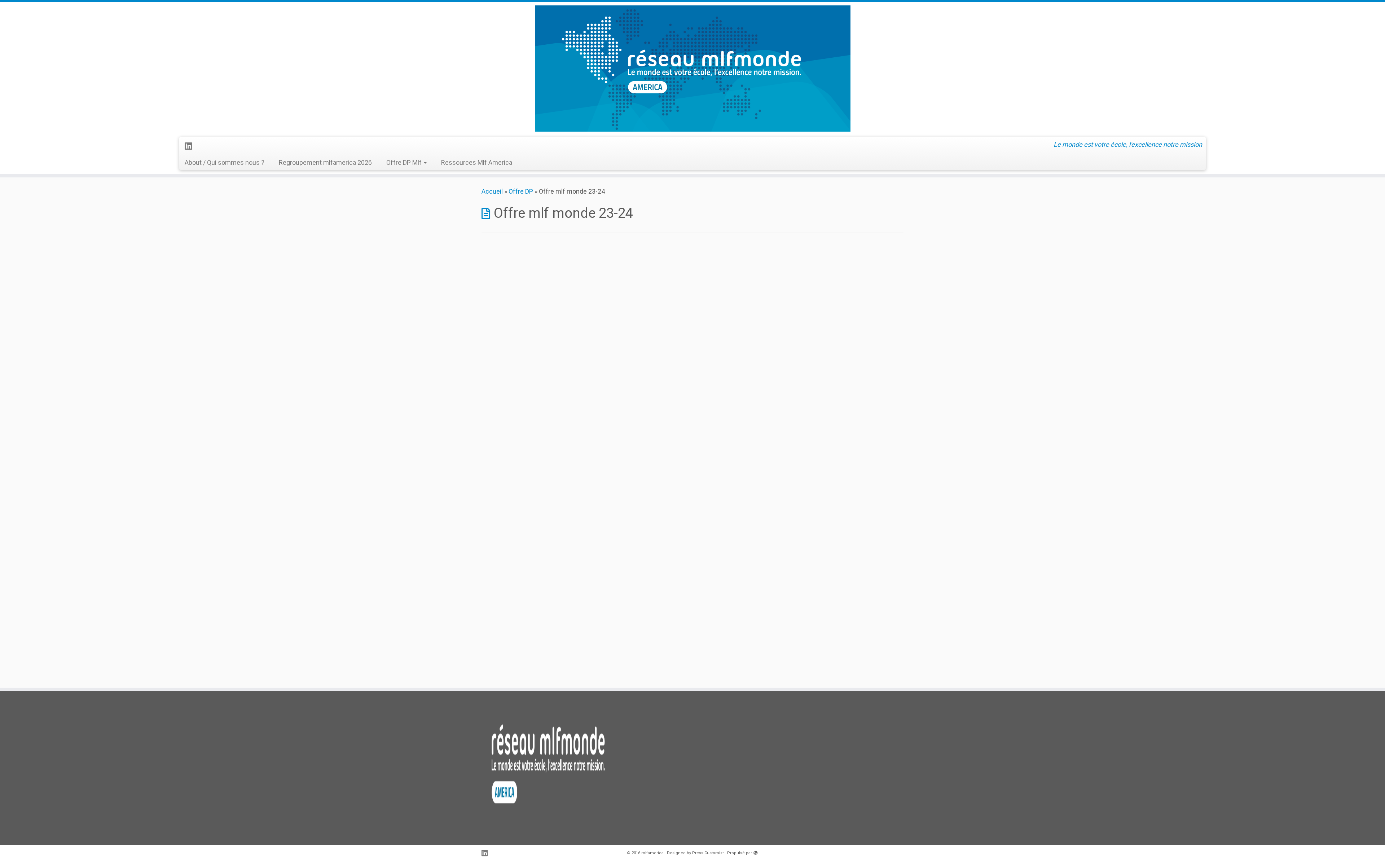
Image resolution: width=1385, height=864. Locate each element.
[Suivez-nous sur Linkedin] (191, 146)
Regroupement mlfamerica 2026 (325, 162)
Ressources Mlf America (476, 162)
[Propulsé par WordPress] (755, 851)
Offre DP (521, 191)
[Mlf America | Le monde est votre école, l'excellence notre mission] (692, 68)
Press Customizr (708, 853)
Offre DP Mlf (404, 162)
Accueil (492, 191)
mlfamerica (652, 853)
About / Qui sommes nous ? (224, 162)
